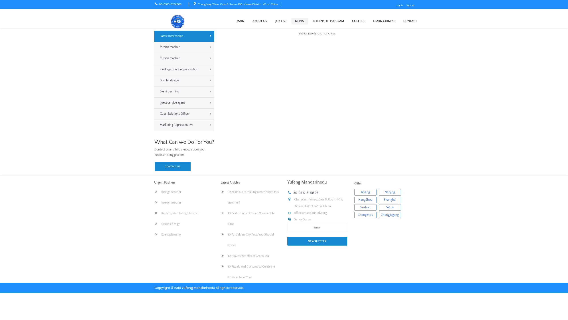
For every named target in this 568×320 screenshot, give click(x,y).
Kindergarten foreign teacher (178, 69)
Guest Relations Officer (175, 114)
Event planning (169, 91)
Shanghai (390, 200)
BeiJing (365, 192)
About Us (259, 21)
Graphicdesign (169, 80)
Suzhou (365, 207)
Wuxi (390, 207)
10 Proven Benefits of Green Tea (248, 256)
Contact (410, 21)
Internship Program (328, 21)
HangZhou (365, 200)
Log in (400, 5)
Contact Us (172, 166)
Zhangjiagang (390, 215)
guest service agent (172, 102)
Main (240, 21)
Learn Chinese (384, 21)
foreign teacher (170, 47)
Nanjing (390, 192)
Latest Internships (171, 36)
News (299, 21)
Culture (358, 21)
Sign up (410, 5)
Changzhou (365, 215)
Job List (281, 21)
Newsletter (317, 241)
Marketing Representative (176, 125)
